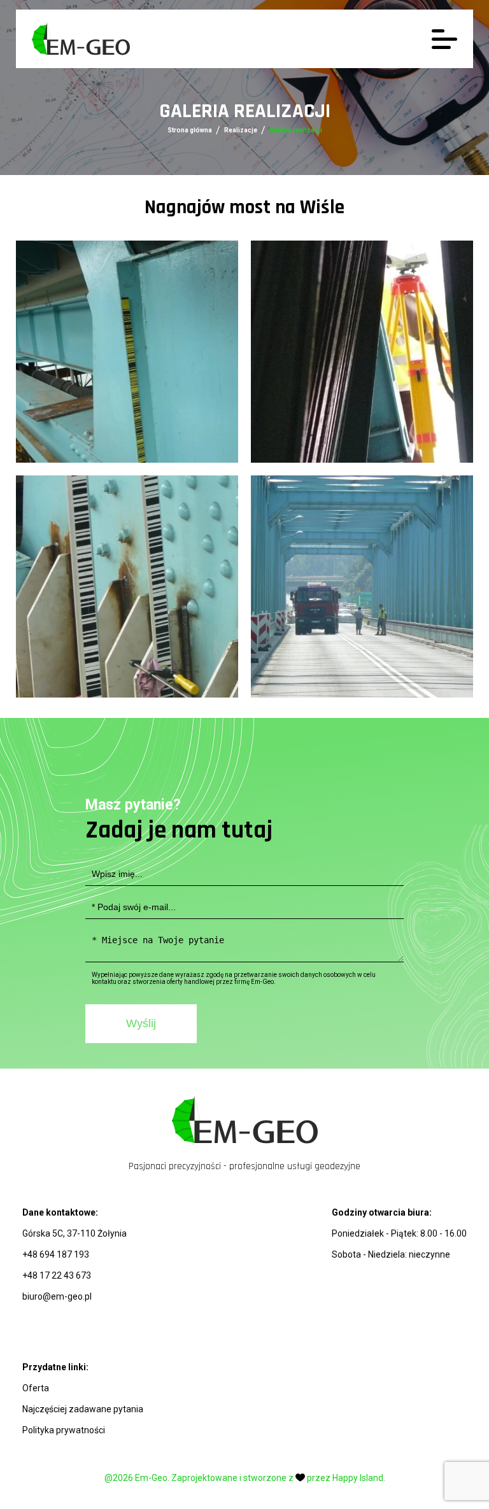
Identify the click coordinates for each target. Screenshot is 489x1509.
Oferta (35, 1388)
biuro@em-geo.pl (57, 1296)
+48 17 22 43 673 (56, 1275)
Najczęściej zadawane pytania (82, 1409)
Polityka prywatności (63, 1430)
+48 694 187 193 (55, 1254)
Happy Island (357, 1478)
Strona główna (189, 130)
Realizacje (240, 130)
